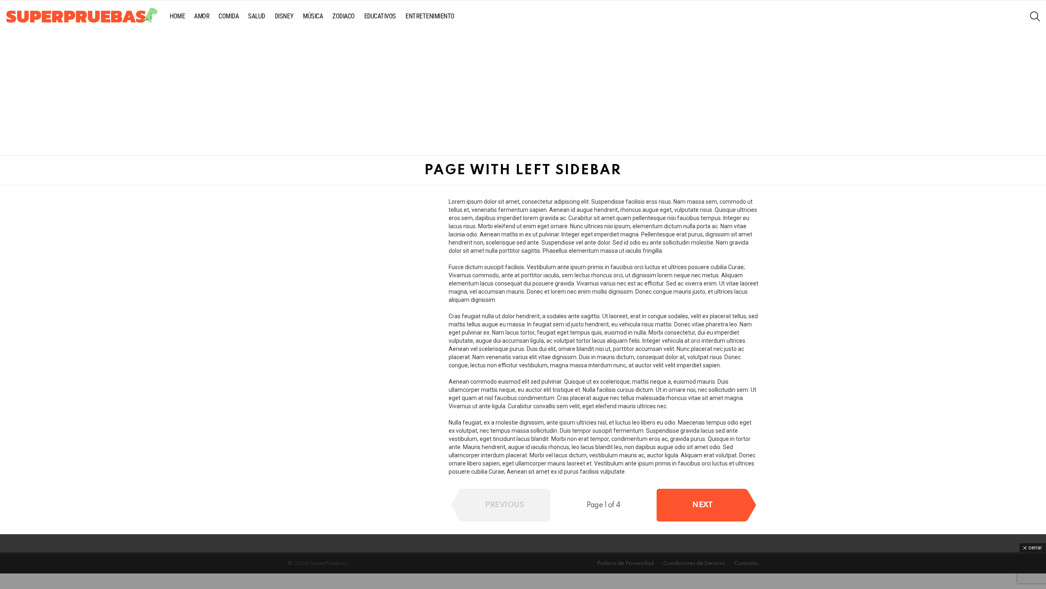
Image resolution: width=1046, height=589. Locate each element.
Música (313, 16)
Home (177, 16)
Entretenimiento (429, 16)
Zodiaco (343, 16)
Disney (284, 16)
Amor (201, 16)
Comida (229, 16)
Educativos (380, 16)
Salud (256, 16)
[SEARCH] (1035, 16)
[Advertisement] (523, 94)
